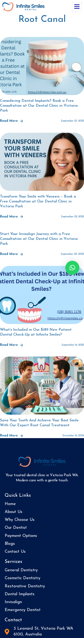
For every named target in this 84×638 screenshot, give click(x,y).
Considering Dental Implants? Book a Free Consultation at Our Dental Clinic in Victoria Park (39, 105)
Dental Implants (20, 594)
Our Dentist (16, 528)
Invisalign (13, 602)
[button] (72, 268)
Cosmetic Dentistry (22, 578)
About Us (13, 512)
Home (10, 504)
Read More (9, 121)
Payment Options (21, 536)
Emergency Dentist (23, 610)
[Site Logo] (23, 6)
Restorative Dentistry (25, 586)
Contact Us (15, 552)
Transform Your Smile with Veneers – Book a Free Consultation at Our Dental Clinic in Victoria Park (38, 201)
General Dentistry (21, 570)
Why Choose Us (20, 520)
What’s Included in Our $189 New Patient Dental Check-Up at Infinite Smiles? (36, 332)
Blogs (10, 544)
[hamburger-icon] (77, 7)
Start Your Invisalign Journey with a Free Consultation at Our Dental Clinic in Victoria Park (39, 239)
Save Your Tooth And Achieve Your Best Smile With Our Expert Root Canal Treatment (39, 423)
